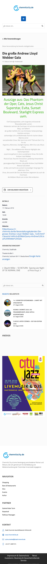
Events (4, 492)
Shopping (5, 482)
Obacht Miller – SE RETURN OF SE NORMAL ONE (15, 269)
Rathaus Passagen (8, 515)
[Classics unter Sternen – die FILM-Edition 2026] (7, 323)
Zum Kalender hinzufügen (17, 190)
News (34, 555)
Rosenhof (5, 511)
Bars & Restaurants (9, 485)
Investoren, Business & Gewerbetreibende (22, 558)
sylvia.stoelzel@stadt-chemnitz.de (15, 539)
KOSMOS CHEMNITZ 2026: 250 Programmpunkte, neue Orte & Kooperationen (23, 312)
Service (23, 560)
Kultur (4, 495)
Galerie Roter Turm (8, 508)
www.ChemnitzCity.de (11, 535)
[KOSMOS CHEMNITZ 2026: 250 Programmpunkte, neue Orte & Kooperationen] (7, 312)
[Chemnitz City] (23, 8)
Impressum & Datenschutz (18, 555)
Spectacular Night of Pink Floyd (36, 269)
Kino (3, 489)
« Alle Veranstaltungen (11, 38)
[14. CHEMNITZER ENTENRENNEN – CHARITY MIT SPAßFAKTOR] (7, 302)
